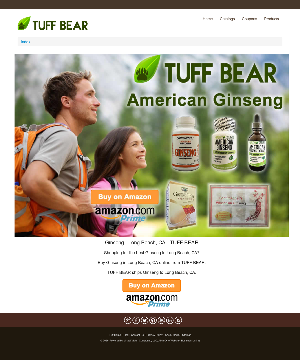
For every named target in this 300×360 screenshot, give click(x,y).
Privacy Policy (154, 334)
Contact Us (137, 334)
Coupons (249, 18)
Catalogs (227, 18)
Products (271, 18)
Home (208, 18)
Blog (126, 334)
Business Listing (190, 340)
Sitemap (186, 334)
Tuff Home (115, 334)
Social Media (172, 334)
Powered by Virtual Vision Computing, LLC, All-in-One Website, (144, 340)
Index (25, 41)
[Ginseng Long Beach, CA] (152, 144)
